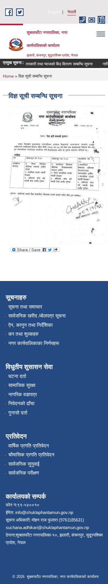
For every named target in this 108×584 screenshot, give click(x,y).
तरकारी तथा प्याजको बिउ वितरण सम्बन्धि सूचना (57, 64)
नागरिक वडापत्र (22, 394)
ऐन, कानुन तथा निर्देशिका (30, 325)
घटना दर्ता (17, 376)
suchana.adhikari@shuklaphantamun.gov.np (47, 527)
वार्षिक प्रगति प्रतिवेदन (28, 446)
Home (8, 76)
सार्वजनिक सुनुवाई (23, 464)
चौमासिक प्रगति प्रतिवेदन (31, 455)
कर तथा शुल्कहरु (23, 334)
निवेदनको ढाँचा (21, 403)
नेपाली (71, 12)
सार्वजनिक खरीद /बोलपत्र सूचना (37, 316)
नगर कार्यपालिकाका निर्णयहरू (33, 343)
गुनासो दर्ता (17, 413)
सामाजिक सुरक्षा (21, 385)
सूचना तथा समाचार (25, 307)
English (54, 12)
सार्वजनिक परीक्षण (23, 473)
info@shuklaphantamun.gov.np (44, 512)
